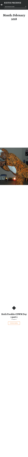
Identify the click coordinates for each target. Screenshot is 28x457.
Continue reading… (15, 323)
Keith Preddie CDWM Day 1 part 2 (14, 316)
